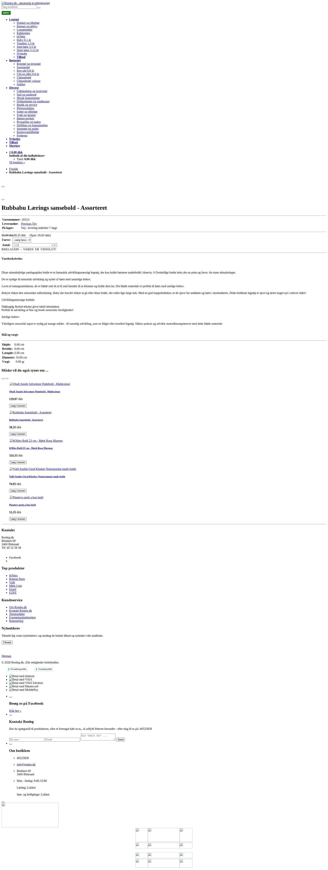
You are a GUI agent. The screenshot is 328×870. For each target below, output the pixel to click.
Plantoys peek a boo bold (22, 504)
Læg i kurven (18, 405)
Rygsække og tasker (29, 121)
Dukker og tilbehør (28, 22)
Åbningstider (17, 614)
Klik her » (15, 710)
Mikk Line (15, 585)
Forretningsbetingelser (22, 617)
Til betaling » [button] (17, 162)
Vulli (12, 582)
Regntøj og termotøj (29, 63)
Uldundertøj (24, 77)
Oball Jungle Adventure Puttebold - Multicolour (34, 391)
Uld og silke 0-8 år (28, 74)
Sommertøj (23, 67)
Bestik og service (27, 104)
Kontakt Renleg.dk (20, 610)
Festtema (22, 135)
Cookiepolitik (45, 669)
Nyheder (22, 53)
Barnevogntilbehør (28, 132)
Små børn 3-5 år (26, 46)
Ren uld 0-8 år (25, 70)
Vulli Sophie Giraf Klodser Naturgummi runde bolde (37, 476)
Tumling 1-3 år (26, 43)
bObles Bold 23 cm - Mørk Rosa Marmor (31, 448)
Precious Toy (29, 223)
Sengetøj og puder (28, 128)
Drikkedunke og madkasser (33, 101)
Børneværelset (25, 118)
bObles (21, 36)
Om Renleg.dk (18, 607)
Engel (12, 589)
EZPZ (13, 592)
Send (120, 739)
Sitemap (6, 656)
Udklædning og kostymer (32, 91)
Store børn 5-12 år (28, 50)
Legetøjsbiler (24, 29)
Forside (13, 169)
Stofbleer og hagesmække (32, 125)
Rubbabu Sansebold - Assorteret (26, 419)
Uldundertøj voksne (28, 81)
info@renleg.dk (11, 551)
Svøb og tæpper (26, 115)
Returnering (16, 620)
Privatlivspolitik (18, 669)
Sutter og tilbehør (27, 111)
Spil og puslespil (26, 94)
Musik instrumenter (28, 98)
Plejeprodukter (25, 108)
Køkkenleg (23, 33)
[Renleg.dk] (26, 3)
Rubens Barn (17, 579)
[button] (16, 152)
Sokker (21, 84)
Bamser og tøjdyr (27, 26)
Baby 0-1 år (24, 40)
